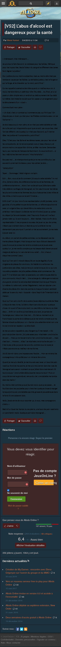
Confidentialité (7, 639)
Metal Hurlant (13, 40)
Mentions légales (38, 636)
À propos (25, 636)
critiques (46, 533)
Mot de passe (14, 477)
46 (22, 596)
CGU (50, 636)
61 (16, 608)
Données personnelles (25, 639)
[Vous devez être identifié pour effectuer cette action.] (17, 525)
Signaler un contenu (46, 639)
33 (17, 584)
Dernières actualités (15, 561)
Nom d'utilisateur (16, 465)
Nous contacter (13, 642)
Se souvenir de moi (17, 492)
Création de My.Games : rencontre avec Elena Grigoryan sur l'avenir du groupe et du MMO (28, 571)
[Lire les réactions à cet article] (40, 47)
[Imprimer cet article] (34, 47)
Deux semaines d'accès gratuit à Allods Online (28, 617)
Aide (3, 642)
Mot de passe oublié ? (18, 507)
